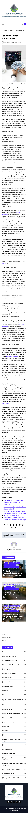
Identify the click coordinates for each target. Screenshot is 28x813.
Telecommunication (8, 773)
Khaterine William (15, 550)
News (4, 745)
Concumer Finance (8, 682)
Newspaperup (22, 808)
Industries (6, 726)
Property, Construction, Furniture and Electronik (13, 764)
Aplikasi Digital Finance (15, 562)
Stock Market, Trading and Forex (11, 769)
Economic (6, 695)
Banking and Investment (9, 669)
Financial (5, 705)
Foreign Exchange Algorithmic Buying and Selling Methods (12, 573)
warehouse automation (12, 356)
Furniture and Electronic (9, 717)
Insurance (6, 730)
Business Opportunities (9, 673)
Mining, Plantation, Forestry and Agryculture (11, 740)
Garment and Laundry (9, 722)
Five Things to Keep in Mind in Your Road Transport (13, 594)
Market (5, 735)
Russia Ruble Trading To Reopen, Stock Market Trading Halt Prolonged (14, 502)
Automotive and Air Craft (9, 564)
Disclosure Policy (6, 637)
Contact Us (5, 634)
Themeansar (14, 810)
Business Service (7, 677)
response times (6, 403)
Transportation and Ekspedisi (11, 778)
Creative (5, 690)
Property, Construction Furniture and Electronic (13, 758)
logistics (4, 263)
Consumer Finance (8, 686)
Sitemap (4, 640)
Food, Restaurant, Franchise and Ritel (13, 713)
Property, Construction (9, 753)
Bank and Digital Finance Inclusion (11, 567)
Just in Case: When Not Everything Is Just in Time (13, 616)
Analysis (6, 562)
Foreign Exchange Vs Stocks (12, 515)
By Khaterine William (9, 42)
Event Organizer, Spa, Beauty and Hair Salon (13, 699)
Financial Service (7, 709)
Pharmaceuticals (7, 749)
